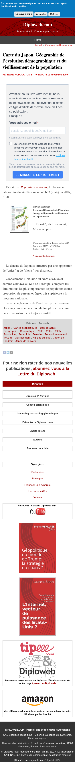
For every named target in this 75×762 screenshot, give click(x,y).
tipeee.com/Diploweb (44, 683)
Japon (7, 327)
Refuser (54, 14)
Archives (37, 497)
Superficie (24, 334)
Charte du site (37, 431)
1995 (58, 331)
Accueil (38, 45)
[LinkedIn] (8, 353)
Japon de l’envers (25, 340)
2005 (49, 331)
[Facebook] (4, 353)
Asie (70, 45)
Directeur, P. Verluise (37, 396)
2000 (40, 331)
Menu (37, 40)
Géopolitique (27, 331)
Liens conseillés (37, 491)
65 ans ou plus (41, 337)
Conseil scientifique (37, 404)
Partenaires (37, 472)
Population (9, 334)
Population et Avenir (34, 187)
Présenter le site (48, 746)
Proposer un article (37, 448)
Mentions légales (37, 738)
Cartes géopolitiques (55, 45)
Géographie (10, 331)
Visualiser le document (44, 255)
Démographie (48, 327)
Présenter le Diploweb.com (37, 422)
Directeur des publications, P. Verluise (22, 743)
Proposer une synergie (37, 484)
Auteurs (37, 439)
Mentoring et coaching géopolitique (37, 413)
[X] (11, 353)
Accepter (41, 14)
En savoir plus (23, 14)
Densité (37, 334)
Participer (37, 478)
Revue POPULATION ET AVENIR (25, 74)
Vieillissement (22, 337)
